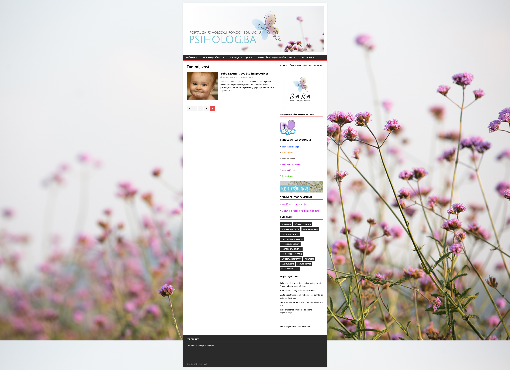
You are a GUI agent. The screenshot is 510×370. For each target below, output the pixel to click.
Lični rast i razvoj (302, 224)
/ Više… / (231, 90)
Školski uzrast (304, 264)
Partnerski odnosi (290, 234)
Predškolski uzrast (290, 244)
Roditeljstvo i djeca (240, 57)
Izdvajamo (286, 224)
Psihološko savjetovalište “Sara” (275, 57)
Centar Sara (307, 57)
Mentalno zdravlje (290, 229)
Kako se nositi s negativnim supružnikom (297, 290)
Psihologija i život (212, 57)
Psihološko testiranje (291, 254)
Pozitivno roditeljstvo (292, 239)
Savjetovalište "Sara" (291, 259)
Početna (190, 57)
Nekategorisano (310, 229)
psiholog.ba (246, 77)
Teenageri (309, 259)
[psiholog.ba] (288, 133)
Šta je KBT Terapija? (289, 269)
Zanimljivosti (287, 264)
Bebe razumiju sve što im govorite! (244, 73)
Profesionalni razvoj (291, 249)
